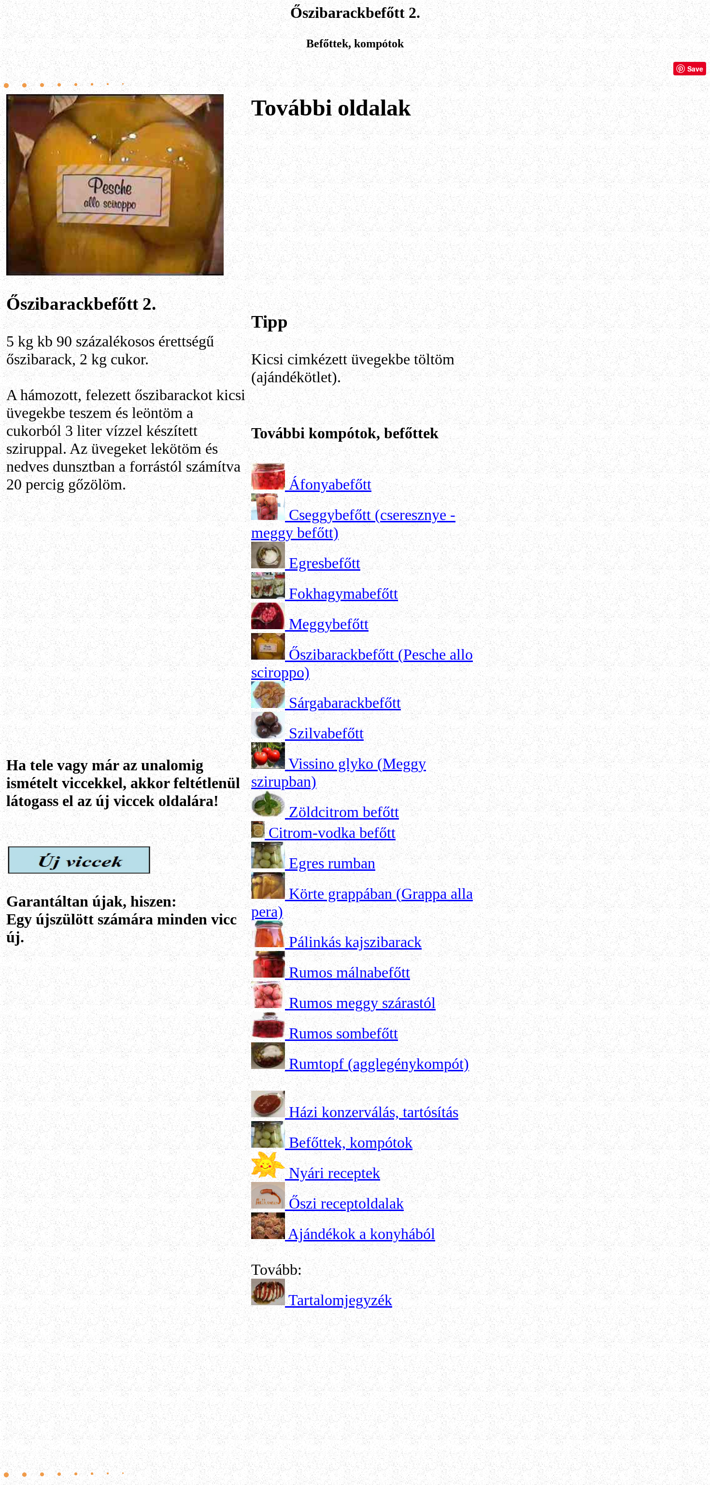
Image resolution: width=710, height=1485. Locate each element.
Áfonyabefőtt (330, 484)
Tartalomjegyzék (340, 1300)
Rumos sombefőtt (343, 1033)
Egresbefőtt (324, 563)
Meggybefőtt (329, 624)
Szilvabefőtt (326, 733)
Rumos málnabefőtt (349, 972)
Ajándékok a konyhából (361, 1233)
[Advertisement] (127, 596)
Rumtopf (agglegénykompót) (379, 1063)
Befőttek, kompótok (350, 1142)
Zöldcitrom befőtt (344, 812)
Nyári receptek (334, 1173)
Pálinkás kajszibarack (355, 942)
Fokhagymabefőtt (343, 593)
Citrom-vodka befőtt (332, 832)
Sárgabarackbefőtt (345, 702)
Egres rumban (332, 863)
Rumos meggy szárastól (362, 1002)
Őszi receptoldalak (346, 1203)
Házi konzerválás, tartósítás (373, 1112)
